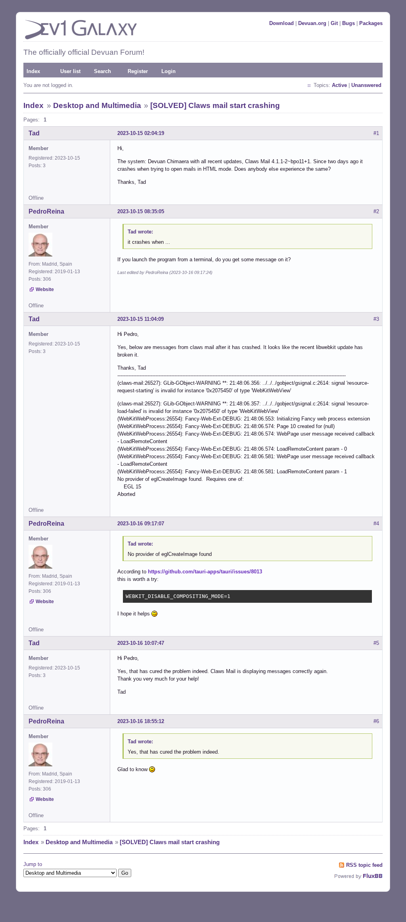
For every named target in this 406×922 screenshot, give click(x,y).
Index (33, 71)
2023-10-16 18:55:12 (140, 721)
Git (334, 23)
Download (281, 23)
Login (168, 71)
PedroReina (46, 211)
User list (70, 71)
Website (45, 289)
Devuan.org (312, 23)
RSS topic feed (364, 865)
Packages (371, 23)
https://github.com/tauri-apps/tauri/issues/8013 (205, 572)
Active (339, 85)
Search (102, 71)
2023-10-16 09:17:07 (140, 524)
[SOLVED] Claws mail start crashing (215, 105)
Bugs (348, 23)
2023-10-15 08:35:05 (140, 211)
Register (138, 71)
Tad (34, 133)
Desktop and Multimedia (97, 105)
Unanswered (366, 85)
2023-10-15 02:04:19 (140, 133)
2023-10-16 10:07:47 (140, 643)
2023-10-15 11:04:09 (140, 319)
